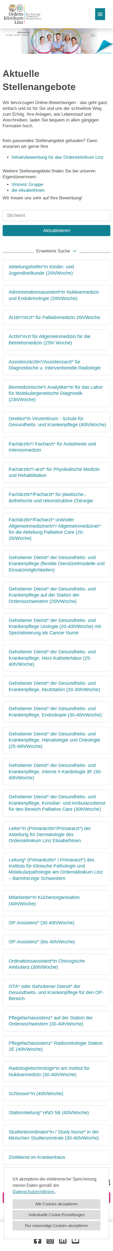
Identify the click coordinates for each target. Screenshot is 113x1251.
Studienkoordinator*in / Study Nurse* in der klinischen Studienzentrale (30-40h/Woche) (54, 1135)
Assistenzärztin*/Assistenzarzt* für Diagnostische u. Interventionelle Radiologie (55, 365)
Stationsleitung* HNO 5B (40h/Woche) (49, 1112)
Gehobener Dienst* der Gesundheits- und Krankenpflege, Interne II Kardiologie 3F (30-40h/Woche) (55, 771)
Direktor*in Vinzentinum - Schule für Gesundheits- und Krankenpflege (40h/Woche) (57, 421)
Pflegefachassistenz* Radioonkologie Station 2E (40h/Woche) (55, 1046)
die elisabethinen (28, 190)
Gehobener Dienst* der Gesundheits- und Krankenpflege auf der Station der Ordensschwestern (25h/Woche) (52, 595)
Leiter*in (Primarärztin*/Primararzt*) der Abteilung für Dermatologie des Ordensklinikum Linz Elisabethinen (50, 835)
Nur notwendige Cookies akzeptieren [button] (56, 1225)
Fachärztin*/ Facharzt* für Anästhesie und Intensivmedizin (52, 447)
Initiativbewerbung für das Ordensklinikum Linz (58, 157)
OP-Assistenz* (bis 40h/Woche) (42, 941)
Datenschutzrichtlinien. (34, 1191)
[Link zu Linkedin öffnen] (63, 1240)
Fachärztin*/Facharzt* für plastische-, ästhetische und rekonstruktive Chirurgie (51, 497)
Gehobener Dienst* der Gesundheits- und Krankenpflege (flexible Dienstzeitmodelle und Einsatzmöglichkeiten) (57, 564)
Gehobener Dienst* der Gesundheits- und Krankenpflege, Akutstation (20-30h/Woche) (54, 686)
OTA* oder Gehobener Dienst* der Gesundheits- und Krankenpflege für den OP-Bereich (56, 992)
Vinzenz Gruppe (27, 184)
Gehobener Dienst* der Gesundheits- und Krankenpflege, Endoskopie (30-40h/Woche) (55, 711)
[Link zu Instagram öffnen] (50, 1240)
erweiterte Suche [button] (53, 251)
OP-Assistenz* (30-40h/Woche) (41, 922)
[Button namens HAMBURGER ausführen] (100, 14)
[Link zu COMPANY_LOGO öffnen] (22, 14)
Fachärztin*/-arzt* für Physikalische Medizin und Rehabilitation (54, 472)
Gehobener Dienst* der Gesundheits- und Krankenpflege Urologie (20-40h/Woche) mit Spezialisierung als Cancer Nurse (55, 626)
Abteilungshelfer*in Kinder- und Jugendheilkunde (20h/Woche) (41, 269)
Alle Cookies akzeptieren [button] (56, 1204)
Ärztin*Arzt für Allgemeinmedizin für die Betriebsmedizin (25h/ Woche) (49, 339)
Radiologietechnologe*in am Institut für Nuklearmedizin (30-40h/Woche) (49, 1071)
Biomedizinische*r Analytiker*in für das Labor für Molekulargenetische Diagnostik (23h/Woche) (56, 393)
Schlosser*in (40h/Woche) (36, 1093)
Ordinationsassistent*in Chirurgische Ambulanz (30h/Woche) (47, 964)
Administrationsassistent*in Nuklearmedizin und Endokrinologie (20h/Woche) (54, 295)
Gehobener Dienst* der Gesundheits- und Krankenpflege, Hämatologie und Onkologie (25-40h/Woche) (54, 740)
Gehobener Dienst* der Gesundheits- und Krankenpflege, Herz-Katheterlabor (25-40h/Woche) (52, 658)
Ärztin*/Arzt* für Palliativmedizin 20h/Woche (54, 317)
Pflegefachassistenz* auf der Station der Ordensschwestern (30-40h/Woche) (51, 1021)
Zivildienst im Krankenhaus (37, 1157)
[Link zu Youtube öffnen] (75, 1240)
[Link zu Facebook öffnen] (38, 1240)
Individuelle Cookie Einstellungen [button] (57, 1214)
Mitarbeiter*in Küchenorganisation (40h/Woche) (44, 900)
